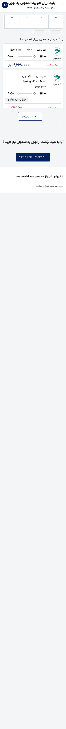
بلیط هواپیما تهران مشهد (49, 186)
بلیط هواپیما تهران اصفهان (33, 156)
